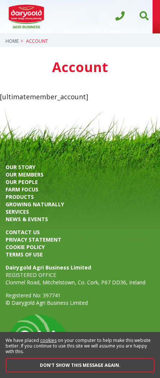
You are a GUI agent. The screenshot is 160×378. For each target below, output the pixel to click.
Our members (25, 174)
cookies (48, 340)
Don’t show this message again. (80, 365)
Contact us (23, 232)
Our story (20, 167)
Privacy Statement (33, 239)
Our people (22, 181)
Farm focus (22, 189)
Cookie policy (25, 247)
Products (20, 196)
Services (17, 211)
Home (12, 41)
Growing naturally (35, 204)
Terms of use (24, 254)
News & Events (27, 219)
